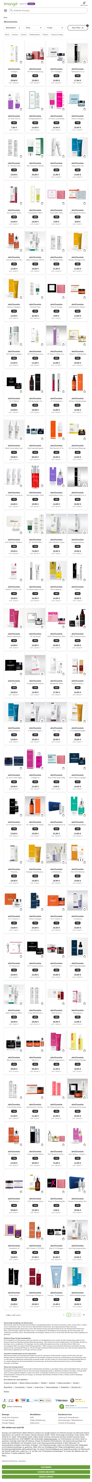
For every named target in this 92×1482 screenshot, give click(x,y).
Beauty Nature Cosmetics (29, 1383)
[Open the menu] (5, 10)
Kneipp (29, 1387)
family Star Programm (10, 1417)
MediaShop (65, 1387)
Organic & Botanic (10, 1383)
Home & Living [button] (57, 35)
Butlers (6, 1391)
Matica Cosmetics (64, 1383)
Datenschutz (34, 1423)
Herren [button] (23, 35)
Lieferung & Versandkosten (68, 1417)
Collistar (52, 1383)
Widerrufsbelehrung (37, 1420)
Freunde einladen (8, 1420)
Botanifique (8, 1387)
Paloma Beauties (52, 1387)
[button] (13, 27)
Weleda (43, 1383)
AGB (32, 1417)
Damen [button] (15, 35)
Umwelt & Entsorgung (66, 1423)
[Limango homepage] (11, 4)
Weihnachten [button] (34, 35)
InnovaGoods (20, 1387)
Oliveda (75, 1383)
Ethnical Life (75, 1387)
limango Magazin (8, 1423)
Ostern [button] (45, 35)
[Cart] (21, 62)
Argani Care (39, 1387)
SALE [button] (7, 35)
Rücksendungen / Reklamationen (70, 1420)
